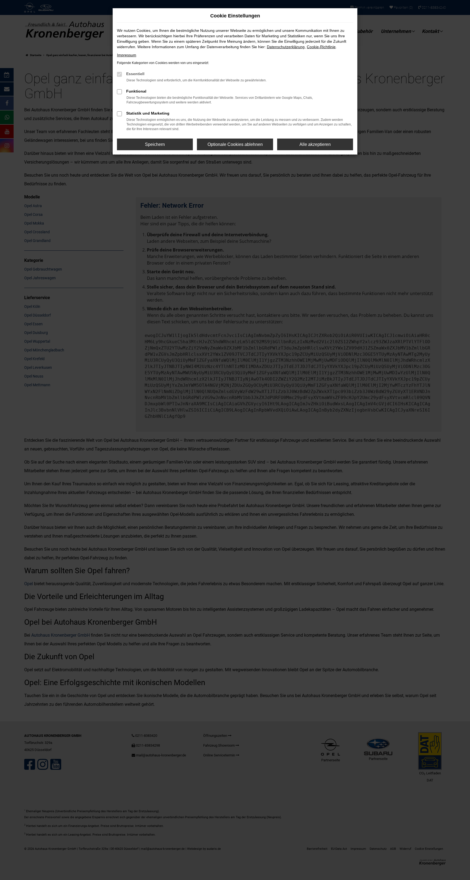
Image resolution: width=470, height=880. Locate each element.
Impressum (126, 55)
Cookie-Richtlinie (321, 47)
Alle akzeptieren (315, 144)
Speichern (155, 144)
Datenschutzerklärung (286, 47)
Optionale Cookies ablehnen (235, 144)
